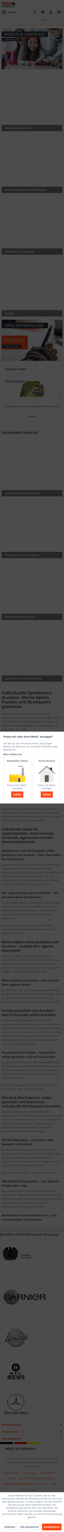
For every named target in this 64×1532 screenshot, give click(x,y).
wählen (17, 794)
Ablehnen (9, 1526)
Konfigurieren (52, 1526)
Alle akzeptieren (29, 1526)
